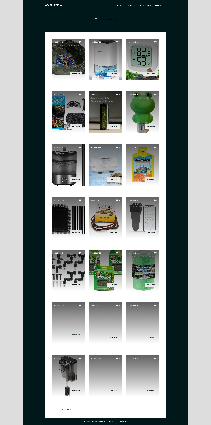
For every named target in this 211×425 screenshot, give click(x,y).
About (158, 5)
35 (61, 409)
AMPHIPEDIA (53, 5)
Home (119, 5)
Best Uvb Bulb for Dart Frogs (68, 309)
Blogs (129, 5)
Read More (76, 74)
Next (68, 409)
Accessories (145, 5)
